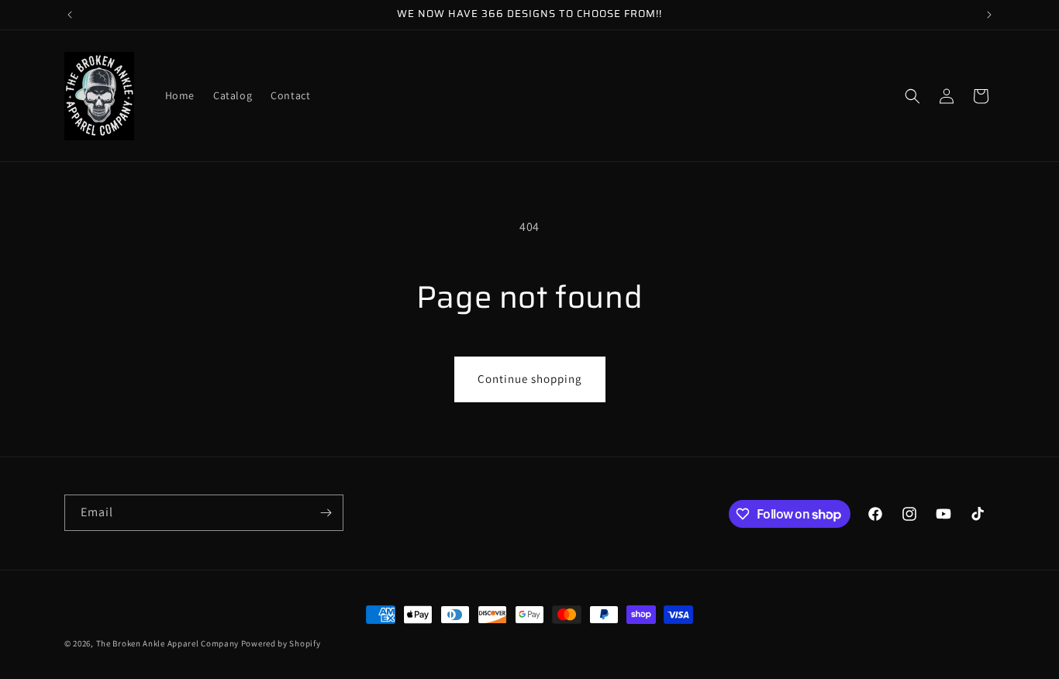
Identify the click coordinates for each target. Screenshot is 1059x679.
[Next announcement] (989, 14)
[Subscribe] (326, 513)
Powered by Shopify (281, 643)
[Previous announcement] (70, 14)
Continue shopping (530, 378)
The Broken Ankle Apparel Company (167, 643)
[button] (912, 96)
